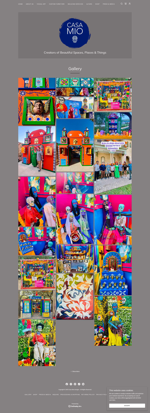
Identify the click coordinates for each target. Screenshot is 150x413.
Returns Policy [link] (88, 394)
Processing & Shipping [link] (70, 394)
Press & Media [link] (109, 4)
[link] (126, 4)
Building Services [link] (75, 4)
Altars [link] (89, 4)
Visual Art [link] (41, 4)
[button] (130, 4)
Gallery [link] (28, 394)
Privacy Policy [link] (102, 394)
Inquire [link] (55, 394)
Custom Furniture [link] (57, 4)
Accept (127, 405)
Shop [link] (97, 4)
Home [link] (20, 4)
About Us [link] (30, 4)
